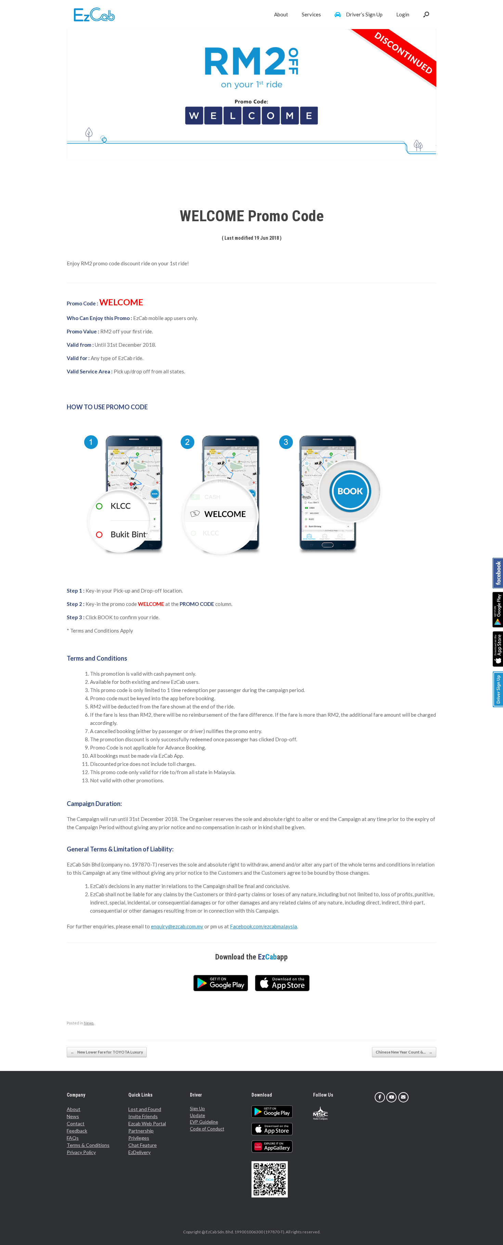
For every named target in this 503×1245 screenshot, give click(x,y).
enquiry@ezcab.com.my (177, 926)
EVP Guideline (204, 1122)
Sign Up (197, 1108)
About (281, 14)
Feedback (77, 1131)
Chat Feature (142, 1145)
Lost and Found (144, 1109)
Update (197, 1115)
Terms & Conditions (88, 1145)
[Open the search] (426, 14)
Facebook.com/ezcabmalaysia (263, 926)
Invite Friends (143, 1116)
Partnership (141, 1131)
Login (402, 14)
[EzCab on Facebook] (380, 1097)
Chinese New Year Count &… (404, 1052)
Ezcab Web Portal (147, 1123)
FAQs (73, 1138)
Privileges (138, 1138)
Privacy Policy (81, 1152)
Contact (76, 1123)
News (89, 1023)
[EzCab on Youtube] (391, 1097)
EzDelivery (139, 1152)
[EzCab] (94, 14)
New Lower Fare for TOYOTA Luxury (106, 1052)
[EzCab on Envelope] (403, 1097)
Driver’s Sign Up (364, 14)
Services (311, 14)
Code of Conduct (207, 1128)
